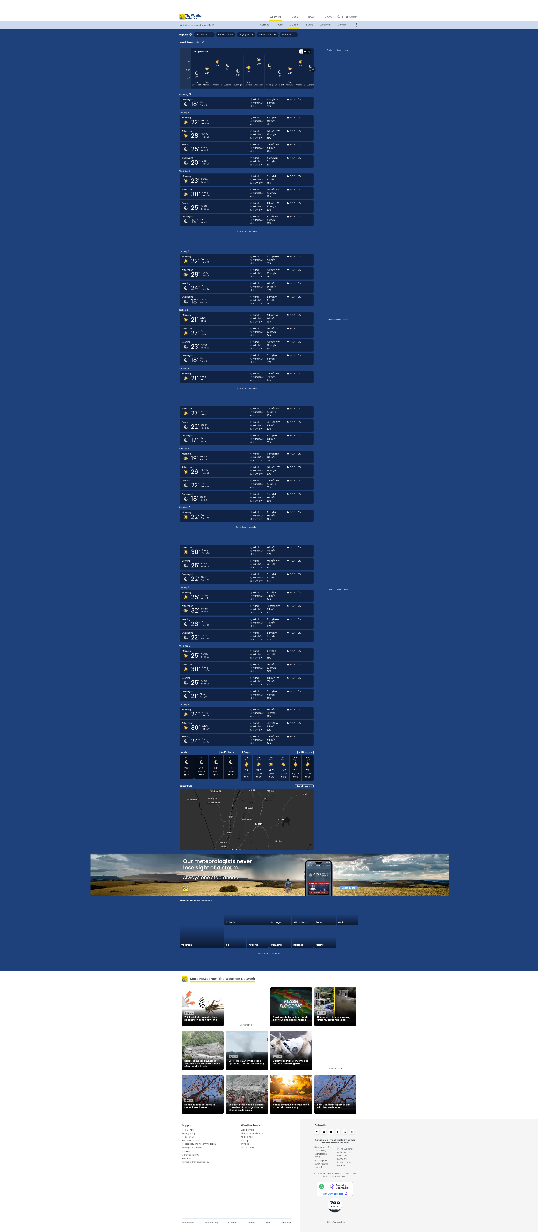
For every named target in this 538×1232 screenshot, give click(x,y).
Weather (189, 25)
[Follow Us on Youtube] (330, 1132)
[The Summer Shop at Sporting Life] (347, 937)
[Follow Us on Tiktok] (337, 1132)
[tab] (301, 51)
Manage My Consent (192, 1147)
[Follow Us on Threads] (344, 1132)
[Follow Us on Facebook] (316, 1132)
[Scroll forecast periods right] (313, 69)
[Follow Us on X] (351, 1132)
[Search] (338, 16)
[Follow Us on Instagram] (323, 1132)
